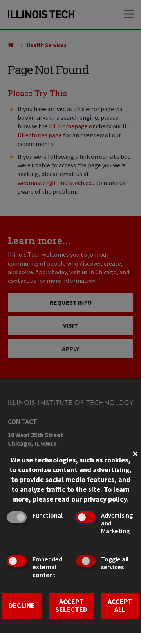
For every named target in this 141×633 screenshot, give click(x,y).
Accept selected (71, 605)
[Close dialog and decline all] (135, 453)
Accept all (120, 605)
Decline (22, 605)
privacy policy (105, 499)
